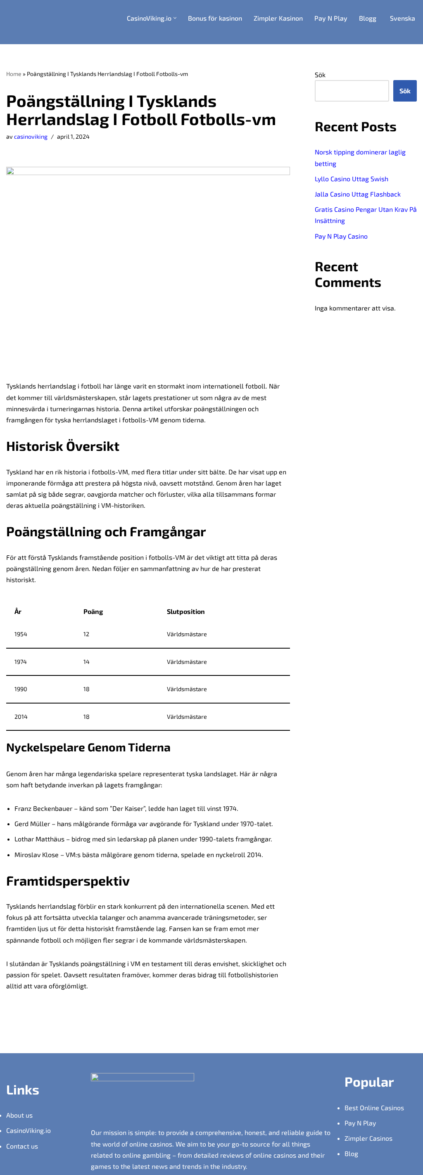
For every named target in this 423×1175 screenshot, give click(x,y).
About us (19, 1115)
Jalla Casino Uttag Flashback (358, 194)
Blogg (367, 18)
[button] (174, 18)
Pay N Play (330, 18)
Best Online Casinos (374, 1107)
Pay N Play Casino (341, 236)
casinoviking (31, 136)
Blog (351, 1153)
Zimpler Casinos (368, 1138)
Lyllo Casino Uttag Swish (351, 178)
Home (13, 73)
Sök (320, 74)
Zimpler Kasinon (278, 18)
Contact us (22, 1146)
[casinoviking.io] (47, 22)
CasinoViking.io (28, 1130)
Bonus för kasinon (215, 18)
